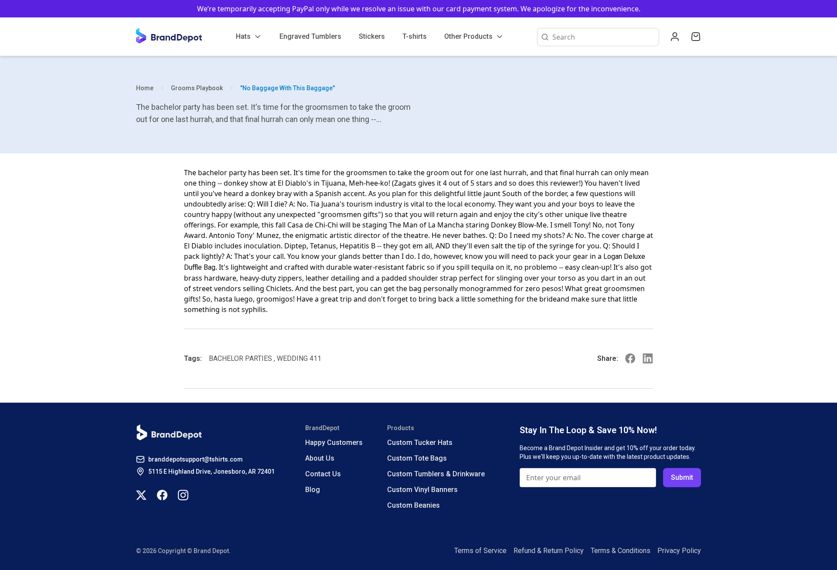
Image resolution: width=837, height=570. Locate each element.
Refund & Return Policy (549, 550)
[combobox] (604, 37)
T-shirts (414, 36)
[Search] (543, 37)
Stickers (372, 36)
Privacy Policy (679, 550)
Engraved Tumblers (310, 36)
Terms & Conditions (620, 550)
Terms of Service (480, 550)
